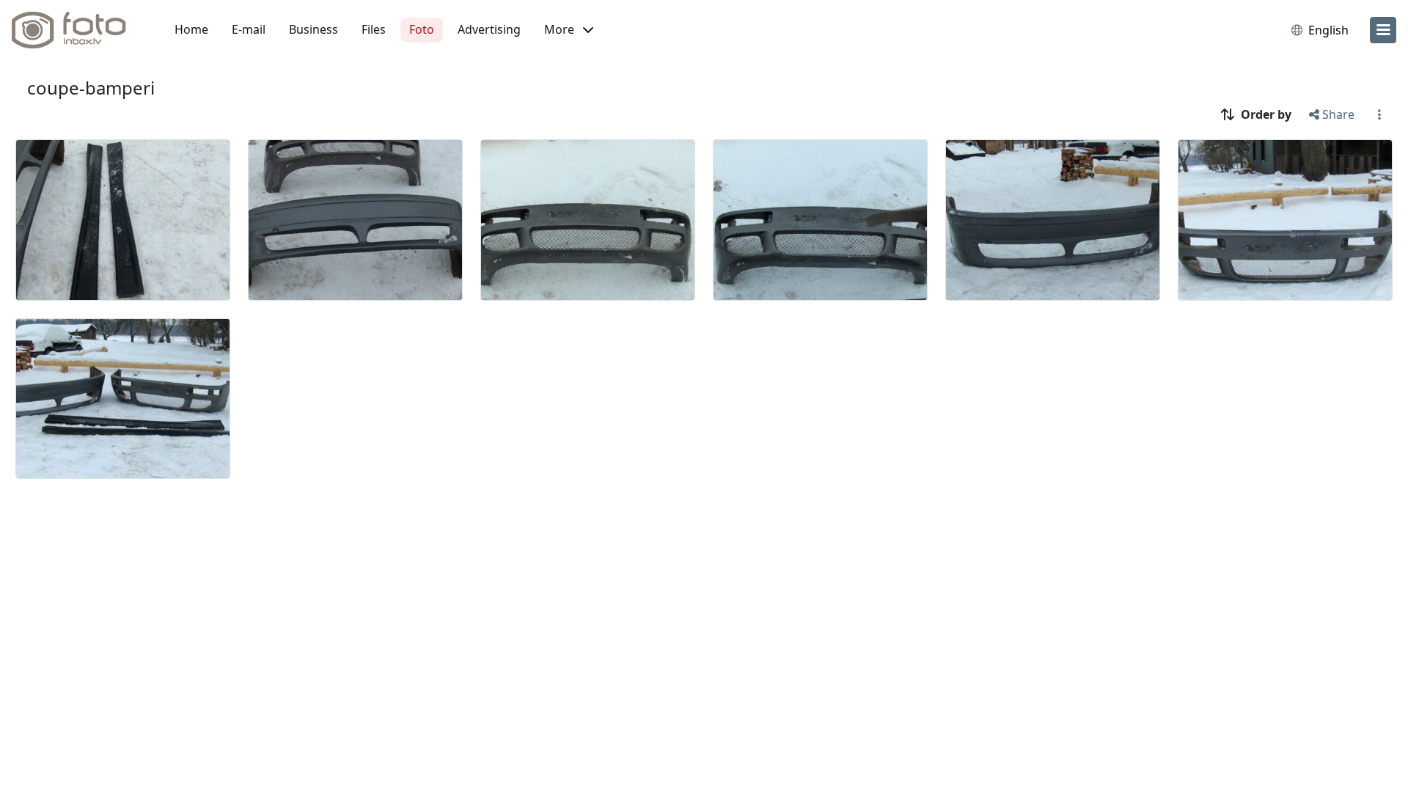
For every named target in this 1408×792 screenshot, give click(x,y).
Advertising (489, 29)
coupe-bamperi (91, 88)
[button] (568, 30)
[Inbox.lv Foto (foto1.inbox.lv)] (77, 30)
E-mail (248, 29)
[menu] (1383, 30)
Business (313, 29)
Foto (421, 29)
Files (374, 29)
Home (191, 29)
